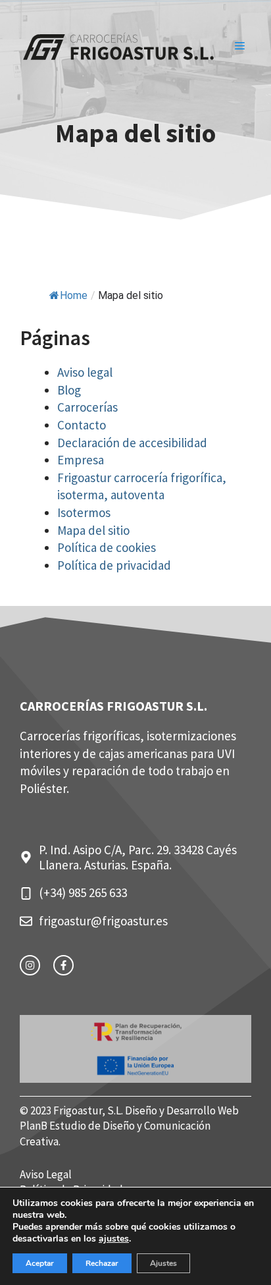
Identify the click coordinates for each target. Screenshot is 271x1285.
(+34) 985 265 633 (83, 892)
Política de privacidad (114, 565)
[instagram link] (30, 965)
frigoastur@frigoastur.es (103, 921)
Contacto (81, 425)
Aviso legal (84, 372)
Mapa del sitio (93, 530)
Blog (69, 390)
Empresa (80, 460)
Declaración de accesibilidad (132, 443)
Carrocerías (87, 407)
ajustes (114, 1239)
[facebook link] (63, 965)
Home (73, 295)
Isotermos (84, 512)
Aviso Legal (46, 1174)
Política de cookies (106, 547)
